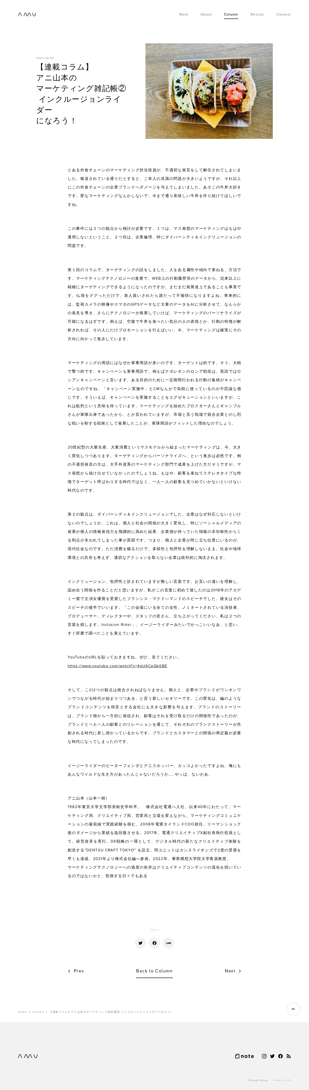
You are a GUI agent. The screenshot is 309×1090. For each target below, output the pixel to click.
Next (230, 971)
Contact (283, 14)
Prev (79, 971)
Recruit (257, 14)
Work (183, 14)
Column (231, 14)
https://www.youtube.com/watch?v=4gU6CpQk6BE (117, 666)
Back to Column (154, 971)
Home (22, 1011)
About (206, 14)
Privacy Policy (258, 1080)
